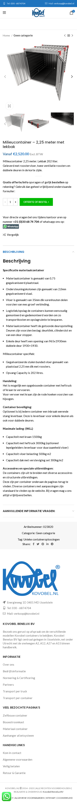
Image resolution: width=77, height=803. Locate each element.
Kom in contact (12, 752)
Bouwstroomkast (13, 722)
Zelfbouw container (15, 715)
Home (6, 35)
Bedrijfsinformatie (14, 671)
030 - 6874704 (18, 3)
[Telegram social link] (52, 544)
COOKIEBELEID (65, 797)
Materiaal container (15, 728)
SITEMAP (50, 797)
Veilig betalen (11, 766)
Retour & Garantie (14, 773)
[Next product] (72, 35)
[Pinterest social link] (42, 544)
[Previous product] (65, 35)
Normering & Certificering (19, 678)
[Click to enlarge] (9, 106)
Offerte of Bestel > (36, 201)
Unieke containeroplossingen (42, 539)
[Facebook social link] (34, 544)
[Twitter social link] (38, 544)
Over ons (8, 664)
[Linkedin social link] (47, 544)
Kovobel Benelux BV (53, 791)
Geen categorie (23, 35)
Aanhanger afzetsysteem (18, 735)
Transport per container (18, 698)
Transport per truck (15, 691)
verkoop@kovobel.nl (64, 3)
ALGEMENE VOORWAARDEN (29, 797)
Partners (8, 684)
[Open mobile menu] (4, 12)
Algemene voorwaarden (17, 759)
